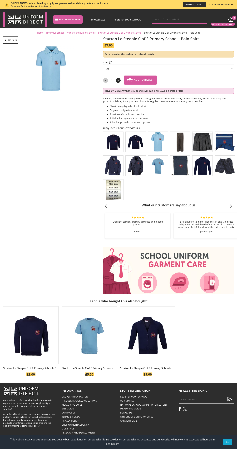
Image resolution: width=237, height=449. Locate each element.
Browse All (98, 19)
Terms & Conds (71, 416)
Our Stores (127, 400)
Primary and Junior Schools (81, 32)
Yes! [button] (228, 442)
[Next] (231, 206)
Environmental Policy (75, 424)
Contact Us (69, 412)
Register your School (133, 396)
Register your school (127, 19)
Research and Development (78, 432)
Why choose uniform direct (137, 416)
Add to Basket (144, 80)
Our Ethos (68, 428)
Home (40, 32)
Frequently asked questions (79, 400)
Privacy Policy (70, 420)
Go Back (12, 39)
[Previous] (106, 206)
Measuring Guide (72, 404)
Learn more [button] (112, 444)
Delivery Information (75, 396)
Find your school (70, 19)
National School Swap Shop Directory (143, 404)
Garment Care (128, 420)
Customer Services (219, 4)
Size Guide (68, 408)
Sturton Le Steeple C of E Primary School (120, 32)
